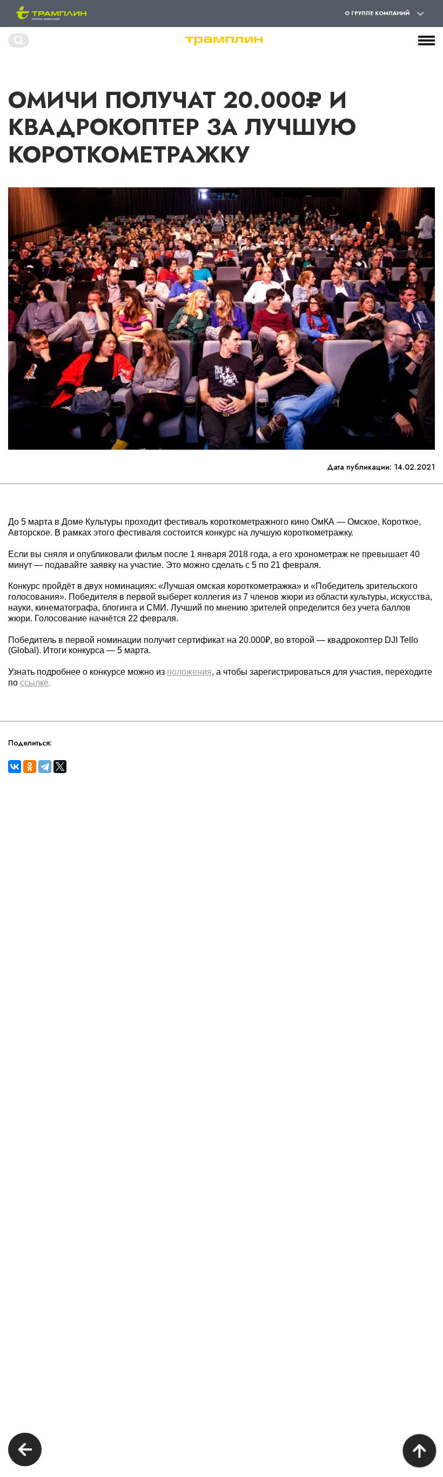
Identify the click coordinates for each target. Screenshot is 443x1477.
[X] (59, 766)
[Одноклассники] (29, 766)
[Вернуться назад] (25, 1451)
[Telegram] (44, 766)
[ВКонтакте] (14, 766)
